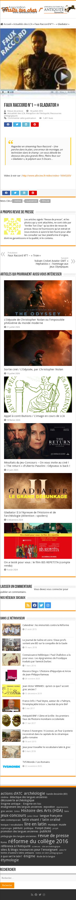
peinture (18, 828)
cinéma (17, 201)
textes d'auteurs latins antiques (17, 852)
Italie (66, 811)
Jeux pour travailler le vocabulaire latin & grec (46, 747)
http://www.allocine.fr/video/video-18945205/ (46, 175)
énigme (29, 856)
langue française (51, 815)
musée (62, 824)
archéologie (34, 793)
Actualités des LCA (22, 24)
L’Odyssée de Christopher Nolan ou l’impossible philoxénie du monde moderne (34, 321)
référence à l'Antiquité (15, 846)
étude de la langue (46, 856)
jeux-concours (13, 815)
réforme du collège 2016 (38, 841)
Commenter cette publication (22, 118)
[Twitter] (41, 605)
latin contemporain (11, 820)
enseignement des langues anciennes (21, 806)
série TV (62, 850)
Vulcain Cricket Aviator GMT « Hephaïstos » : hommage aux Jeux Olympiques (51, 262)
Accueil (7, 24)
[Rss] (28, 605)
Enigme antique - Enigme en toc (21, 803)
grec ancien (7, 811)
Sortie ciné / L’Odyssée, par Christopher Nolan (33, 369)
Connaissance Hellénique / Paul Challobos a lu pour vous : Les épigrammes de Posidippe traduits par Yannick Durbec (47, 658)
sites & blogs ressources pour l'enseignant (29, 849)
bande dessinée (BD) (56, 794)
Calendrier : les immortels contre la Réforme (46, 625)
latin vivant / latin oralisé (41, 819)
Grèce (17, 811)
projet (55, 828)
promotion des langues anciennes (19, 831)
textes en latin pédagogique (49, 853)
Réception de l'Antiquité (37, 113)
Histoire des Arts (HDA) (42, 810)
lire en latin (35, 824)
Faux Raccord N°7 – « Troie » (24, 254)
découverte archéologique (17, 800)
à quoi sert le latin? (11, 856)
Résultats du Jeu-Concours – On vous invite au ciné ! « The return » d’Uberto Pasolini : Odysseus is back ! (37, 464)
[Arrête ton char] (38, 8)
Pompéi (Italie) (43, 828)
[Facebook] (35, 605)
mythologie (6, 828)
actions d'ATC (12, 793)
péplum (45, 201)
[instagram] (48, 605)
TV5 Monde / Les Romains (36, 762)
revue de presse (53, 835)
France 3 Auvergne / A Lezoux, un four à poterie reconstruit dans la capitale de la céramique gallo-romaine (48, 734)
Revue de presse (15, 111)
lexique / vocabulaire (12, 824)
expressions (62, 807)
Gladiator (31, 201)
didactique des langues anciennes (28, 797)
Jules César (32, 816)
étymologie (10, 860)
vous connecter (54, 589)
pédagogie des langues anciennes (18, 836)
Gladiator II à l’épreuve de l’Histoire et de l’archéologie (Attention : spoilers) (30, 514)
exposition (49, 806)
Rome (4, 842)
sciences (36, 846)
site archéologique (51, 846)
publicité (45, 831)
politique (28, 828)
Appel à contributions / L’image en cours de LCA (34, 416)
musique (52, 824)
